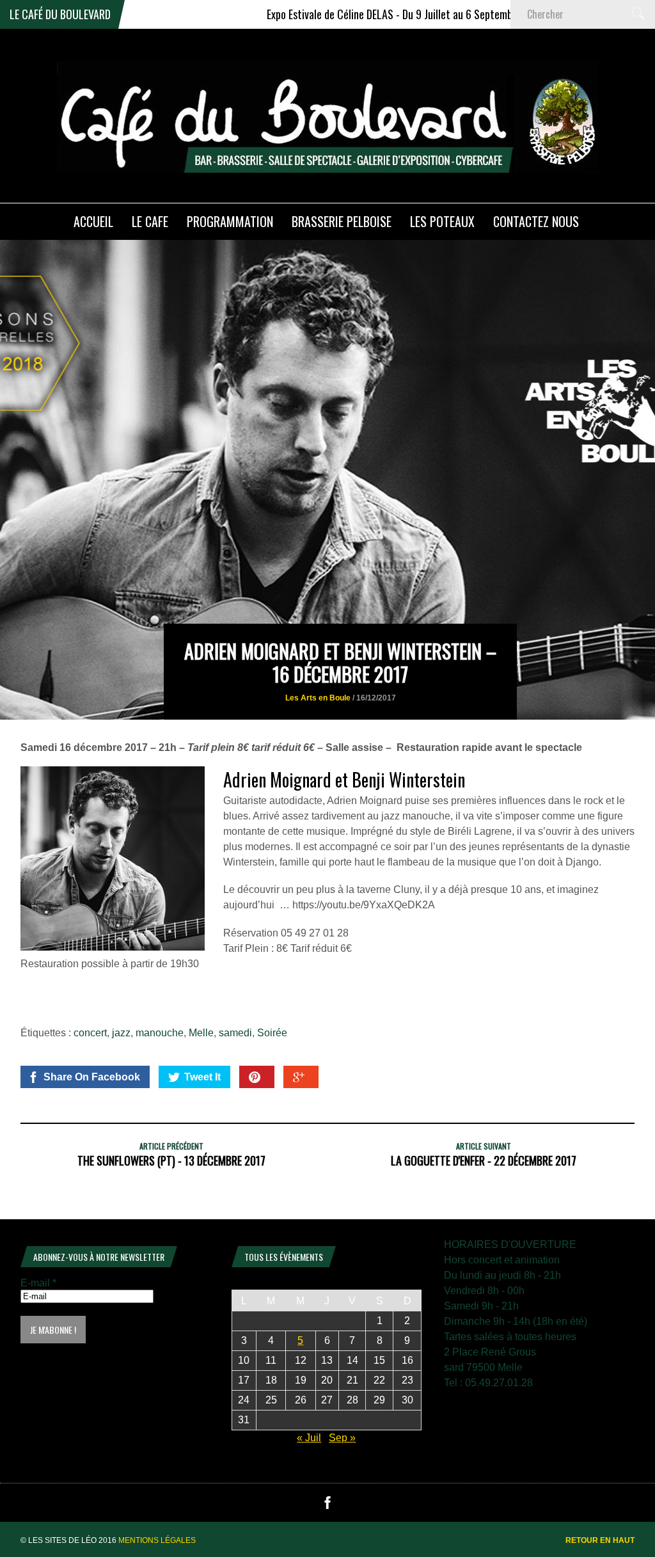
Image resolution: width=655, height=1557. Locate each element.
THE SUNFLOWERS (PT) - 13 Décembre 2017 (171, 1160)
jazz (121, 1032)
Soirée (272, 1032)
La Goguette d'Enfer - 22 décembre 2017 (483, 1160)
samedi (235, 1032)
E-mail (38, 1282)
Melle (201, 1032)
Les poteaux (442, 221)
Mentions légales (157, 1540)
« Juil (309, 1437)
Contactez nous (536, 221)
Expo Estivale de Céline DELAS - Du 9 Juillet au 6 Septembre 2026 (365, 14)
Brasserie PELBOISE (341, 221)
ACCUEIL (93, 221)
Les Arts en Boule (318, 697)
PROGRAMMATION (230, 221)
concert (90, 1032)
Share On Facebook (91, 1076)
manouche (160, 1032)
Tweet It (202, 1076)
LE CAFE (150, 221)
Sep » (342, 1437)
